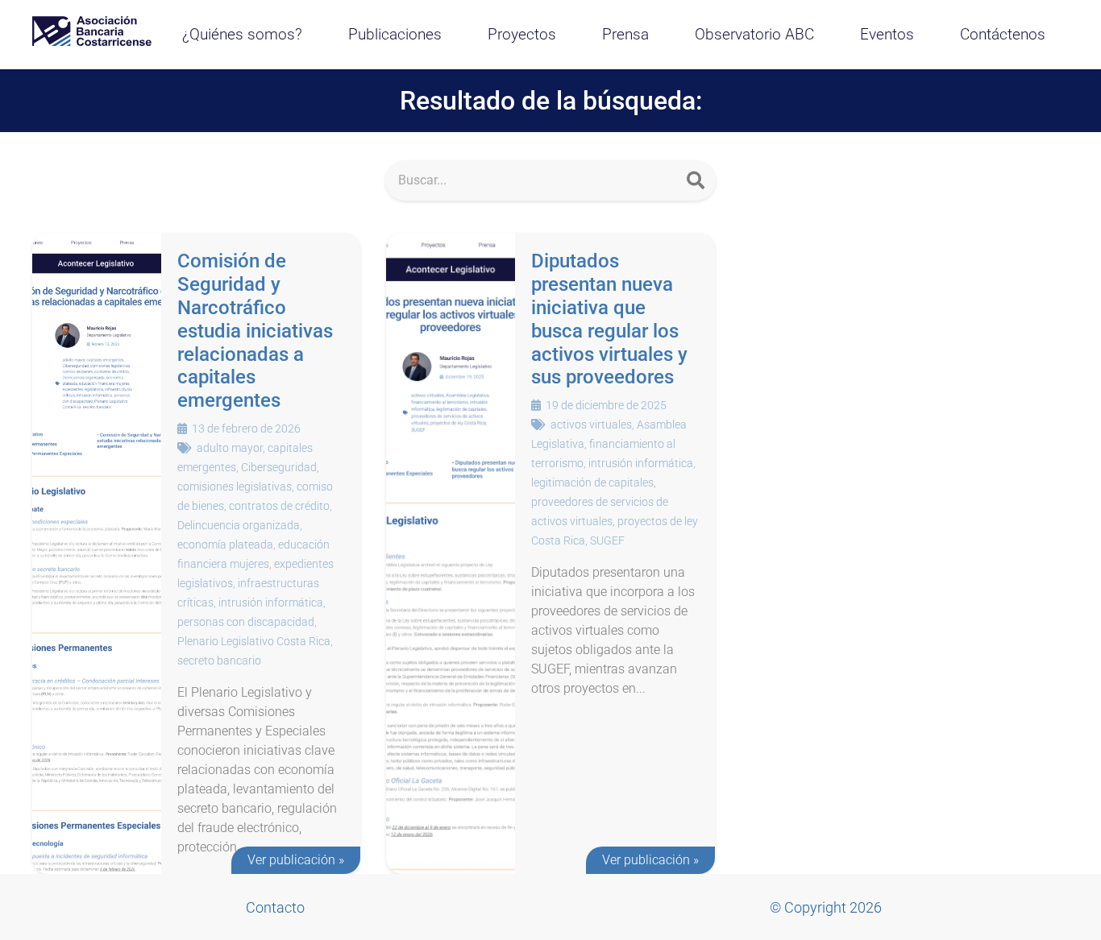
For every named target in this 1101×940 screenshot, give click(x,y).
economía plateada (225, 544)
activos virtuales (591, 424)
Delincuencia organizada (238, 525)
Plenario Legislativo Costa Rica (253, 641)
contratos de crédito (279, 505)
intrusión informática (270, 602)
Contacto (275, 907)
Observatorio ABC (754, 34)
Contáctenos (1002, 34)
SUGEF (607, 540)
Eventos (887, 34)
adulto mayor (230, 447)
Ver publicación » (295, 860)
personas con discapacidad (245, 621)
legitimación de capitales (592, 482)
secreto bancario (219, 660)
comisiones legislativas (234, 486)
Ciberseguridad (279, 467)
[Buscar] (695, 180)
